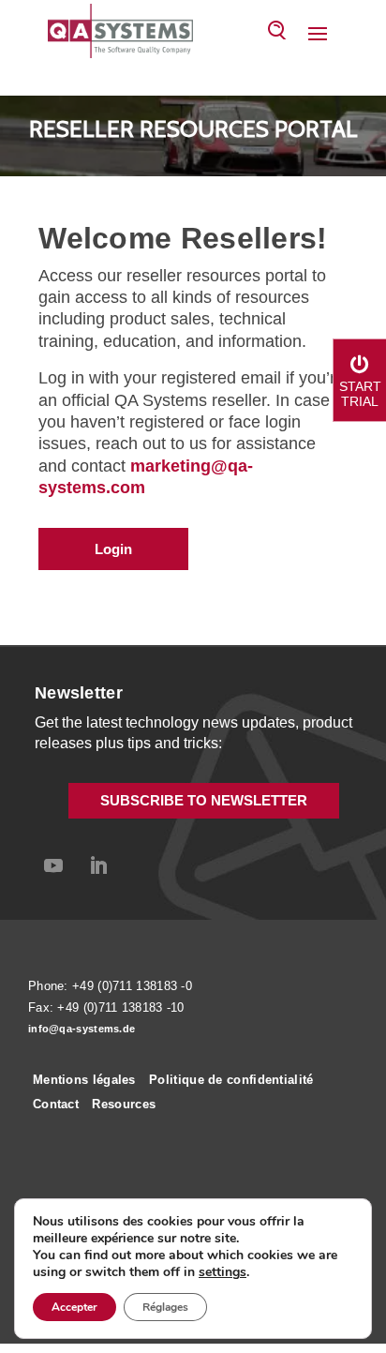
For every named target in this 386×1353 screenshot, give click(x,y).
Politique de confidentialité (231, 1080)
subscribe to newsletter (203, 800)
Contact (56, 1104)
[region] (193, 136)
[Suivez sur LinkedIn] (98, 865)
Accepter (74, 1307)
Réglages (165, 1307)
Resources (124, 1104)
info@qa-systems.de (81, 1028)
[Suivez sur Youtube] (53, 865)
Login (113, 549)
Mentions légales (84, 1080)
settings (222, 1272)
